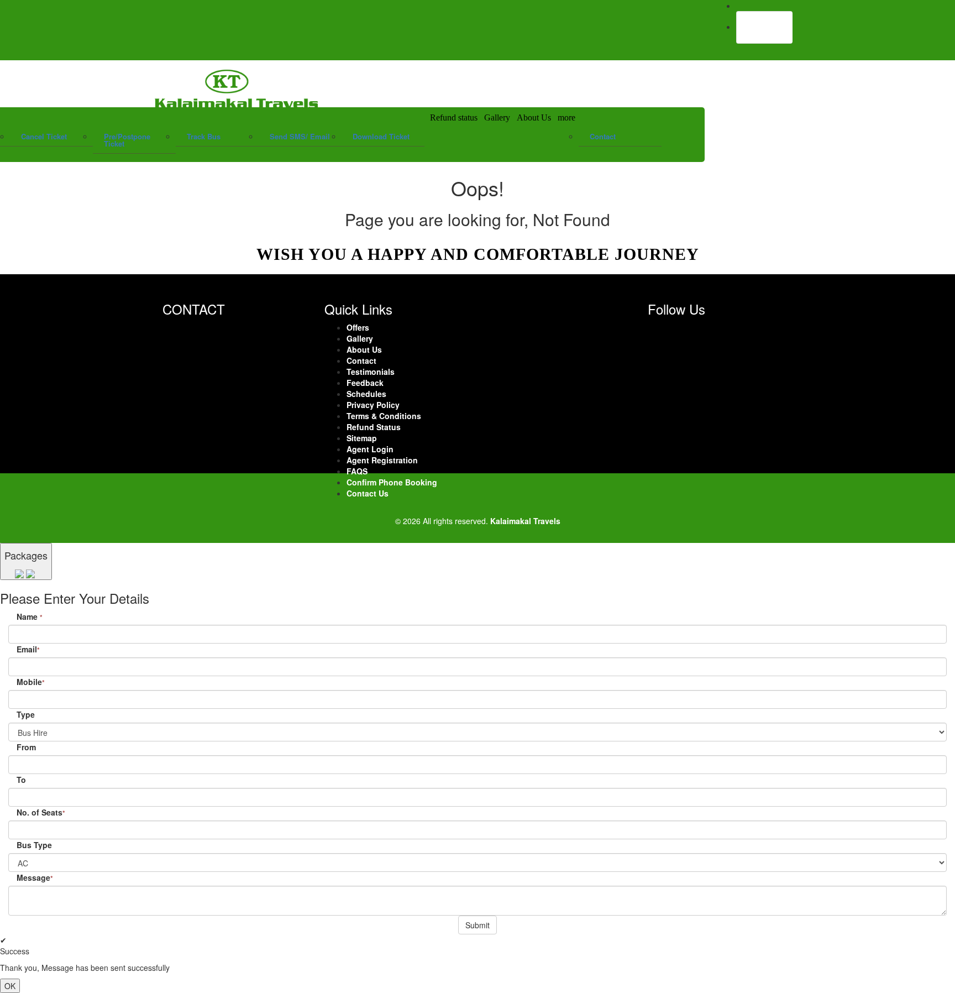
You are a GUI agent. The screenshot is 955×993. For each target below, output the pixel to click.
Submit (477, 925)
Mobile (31, 681)
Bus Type (34, 844)
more (566, 117)
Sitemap (362, 437)
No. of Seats (41, 812)
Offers (358, 327)
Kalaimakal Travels (525, 520)
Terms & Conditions (384, 415)
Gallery (497, 117)
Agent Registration (382, 460)
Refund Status (374, 426)
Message (35, 877)
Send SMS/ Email (300, 136)
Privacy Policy (373, 404)
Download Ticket (381, 136)
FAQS (357, 471)
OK (9, 985)
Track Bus (204, 136)
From (26, 746)
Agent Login (764, 27)
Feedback (365, 382)
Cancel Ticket (44, 136)
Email (28, 649)
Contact (603, 136)
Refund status (454, 117)
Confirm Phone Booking (392, 482)
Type (26, 714)
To (21, 779)
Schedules (366, 393)
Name (30, 616)
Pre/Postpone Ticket (127, 140)
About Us (534, 117)
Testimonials (371, 371)
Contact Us (368, 493)
